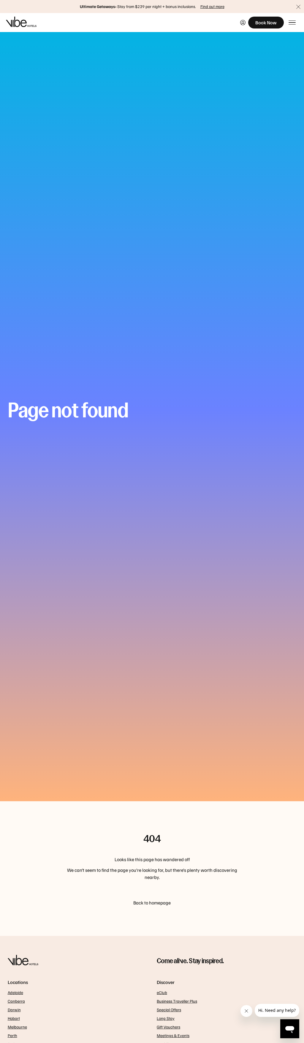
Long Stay (166, 1018)
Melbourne (17, 1026)
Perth (12, 1035)
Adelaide (15, 992)
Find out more (212, 6)
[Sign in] (243, 23)
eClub (162, 992)
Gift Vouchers (168, 1026)
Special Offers (169, 1009)
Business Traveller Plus (177, 1001)
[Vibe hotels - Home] (77, 961)
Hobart (14, 1018)
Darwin (14, 1009)
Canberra (16, 1001)
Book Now (266, 23)
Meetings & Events (173, 1035)
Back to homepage (152, 903)
